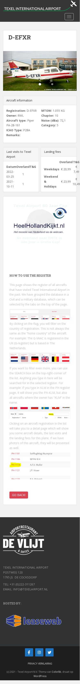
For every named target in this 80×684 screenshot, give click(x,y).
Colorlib (56, 672)
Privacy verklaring (40, 663)
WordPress (40, 676)
